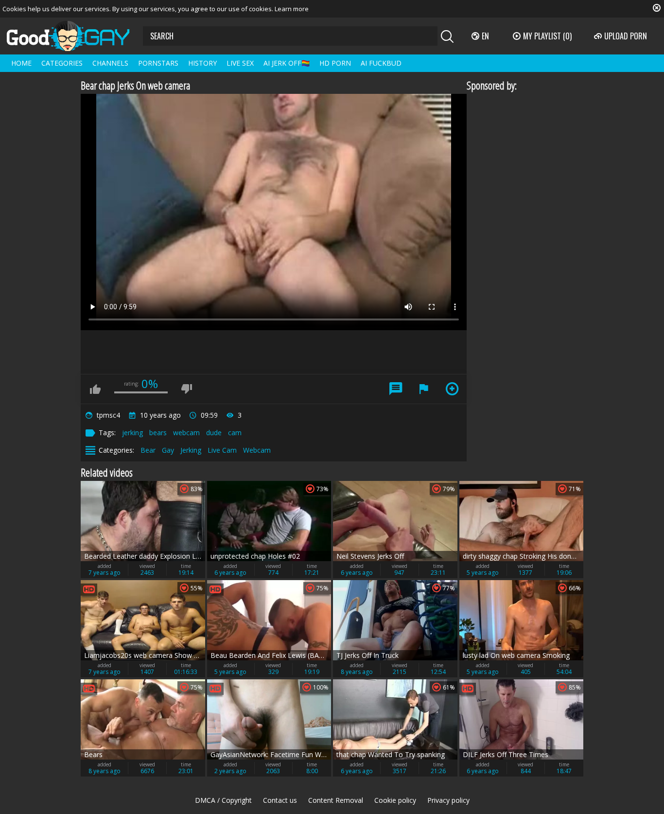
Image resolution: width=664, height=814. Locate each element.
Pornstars (158, 63)
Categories (62, 63)
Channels (110, 63)
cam (235, 432)
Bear (148, 450)
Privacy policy (448, 800)
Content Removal (335, 800)
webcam (186, 432)
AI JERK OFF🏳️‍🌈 (286, 63)
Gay (168, 450)
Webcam (257, 450)
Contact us (280, 800)
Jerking (190, 450)
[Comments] (395, 389)
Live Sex (240, 63)
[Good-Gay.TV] (74, 36)
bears (158, 432)
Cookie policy (395, 800)
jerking (132, 432)
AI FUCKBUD (381, 63)
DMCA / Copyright (223, 800)
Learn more (292, 8)
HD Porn (335, 63)
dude (214, 432)
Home (21, 63)
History (202, 63)
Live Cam (222, 450)
